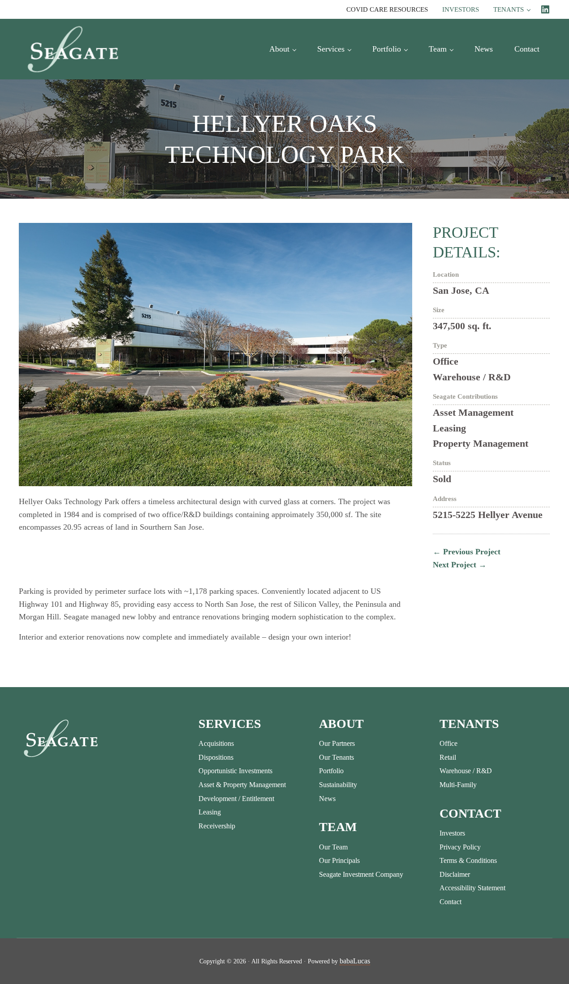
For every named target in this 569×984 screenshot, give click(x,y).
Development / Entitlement (236, 798)
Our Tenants (336, 757)
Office (448, 743)
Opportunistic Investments (235, 771)
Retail (448, 757)
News (327, 798)
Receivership (216, 826)
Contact (450, 902)
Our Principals (339, 860)
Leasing (209, 812)
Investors (452, 833)
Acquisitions (216, 743)
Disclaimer (455, 874)
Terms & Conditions (468, 860)
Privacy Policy (460, 847)
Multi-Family (458, 784)
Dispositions (215, 757)
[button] (25, 559)
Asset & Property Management (242, 784)
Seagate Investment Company (361, 874)
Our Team (333, 847)
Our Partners (337, 743)
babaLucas (355, 961)
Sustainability (338, 784)
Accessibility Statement (472, 888)
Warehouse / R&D (466, 771)
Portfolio (331, 771)
